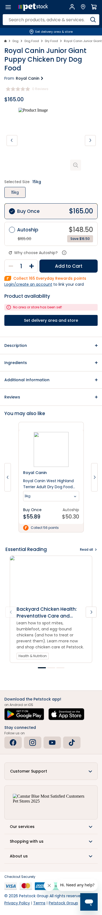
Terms (39, 903)
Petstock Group (63, 903)
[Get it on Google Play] (24, 714)
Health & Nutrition (32, 656)
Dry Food (51, 41)
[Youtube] (52, 743)
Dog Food (31, 41)
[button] (51, 345)
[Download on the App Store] (66, 714)
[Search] (93, 19)
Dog (15, 41)
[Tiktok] (72, 743)
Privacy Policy (17, 903)
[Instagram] (32, 743)
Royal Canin (27, 78)
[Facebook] (13, 743)
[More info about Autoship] (64, 253)
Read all (86, 549)
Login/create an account (28, 284)
